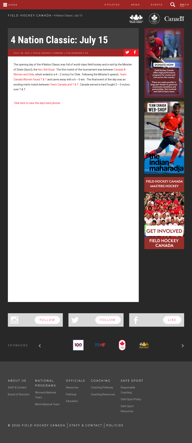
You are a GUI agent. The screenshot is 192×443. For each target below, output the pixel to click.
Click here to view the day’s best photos (37, 103)
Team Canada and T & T (64, 84)
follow (47, 320)
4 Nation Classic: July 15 (59, 40)
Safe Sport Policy (131, 399)
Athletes (112, 4)
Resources (72, 387)
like (172, 320)
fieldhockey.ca (77, 53)
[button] (40, 346)
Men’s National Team (47, 404)
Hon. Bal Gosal (46, 69)
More (13, 4)
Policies (115, 425)
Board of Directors (18, 394)
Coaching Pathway (102, 387)
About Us (17, 380)
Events (156, 4)
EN (182, 4)
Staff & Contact (17, 387)
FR (187, 4)
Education (72, 401)
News (135, 4)
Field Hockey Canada (30, 15)
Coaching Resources (103, 394)
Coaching (100, 380)
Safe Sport (132, 380)
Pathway (71, 394)
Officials (75, 380)
